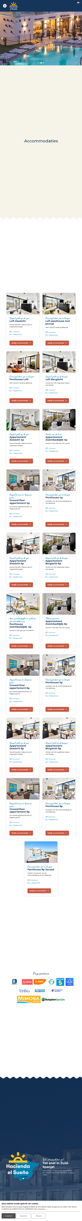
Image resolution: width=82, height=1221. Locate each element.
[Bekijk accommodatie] (23, 303)
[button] (39, 63)
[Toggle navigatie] (5, 6)
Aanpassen (23, 1216)
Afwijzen (39, 1216)
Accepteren (8, 1216)
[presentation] (2, 38)
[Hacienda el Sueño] (14, 6)
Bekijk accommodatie (20, 343)
